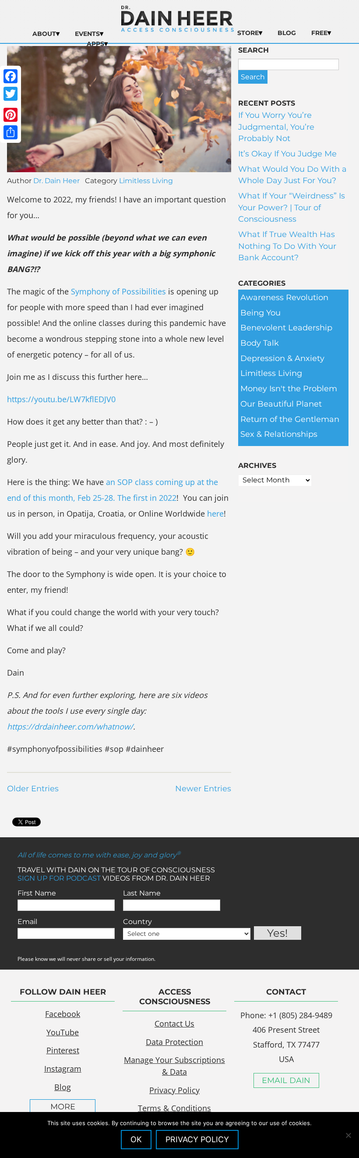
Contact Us (174, 1023)
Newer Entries (203, 788)
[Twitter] (10, 94)
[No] (348, 1135)
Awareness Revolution (284, 297)
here (215, 513)
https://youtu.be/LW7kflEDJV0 (61, 399)
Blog (287, 33)
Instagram (62, 1068)
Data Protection (174, 1042)
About (44, 34)
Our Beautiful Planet (281, 404)
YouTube (62, 1032)
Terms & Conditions (174, 1108)
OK (136, 1139)
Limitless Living (146, 181)
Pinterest (62, 1050)
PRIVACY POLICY (197, 1139)
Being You (260, 313)
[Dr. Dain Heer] (177, 29)
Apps (95, 44)
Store (248, 33)
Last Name (142, 893)
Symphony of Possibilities (118, 291)
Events (87, 34)
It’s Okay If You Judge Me (287, 154)
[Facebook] (10, 76)
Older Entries (33, 788)
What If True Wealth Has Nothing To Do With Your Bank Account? (287, 246)
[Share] (10, 132)
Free (319, 33)
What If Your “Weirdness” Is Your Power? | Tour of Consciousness (291, 207)
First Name (37, 893)
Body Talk (259, 343)
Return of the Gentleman (289, 419)
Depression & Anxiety (282, 358)
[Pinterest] (10, 115)
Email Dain (286, 1080)
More (62, 1107)
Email (27, 921)
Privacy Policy (174, 1090)
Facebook (62, 1014)
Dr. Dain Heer (56, 181)
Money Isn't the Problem (288, 388)
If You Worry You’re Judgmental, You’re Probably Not (276, 126)
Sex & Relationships (278, 434)
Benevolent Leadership (286, 328)
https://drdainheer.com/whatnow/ (70, 726)
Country (137, 921)
